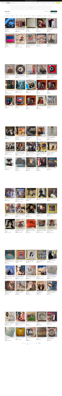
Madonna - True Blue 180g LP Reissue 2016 (41, 276)
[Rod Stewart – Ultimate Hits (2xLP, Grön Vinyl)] (42, 317)
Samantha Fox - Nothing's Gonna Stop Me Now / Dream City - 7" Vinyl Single (51, 292)
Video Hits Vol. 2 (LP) (39, 44)
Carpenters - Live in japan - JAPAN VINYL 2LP (41, 168)
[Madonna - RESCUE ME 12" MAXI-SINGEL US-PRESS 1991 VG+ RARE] (10, 270)
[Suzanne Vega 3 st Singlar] (10, 162)
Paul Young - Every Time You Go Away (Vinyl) (20, 168)
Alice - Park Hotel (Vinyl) (18, 90)
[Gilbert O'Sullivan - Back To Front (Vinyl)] (42, 100)
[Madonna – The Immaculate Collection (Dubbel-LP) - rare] (52, 131)
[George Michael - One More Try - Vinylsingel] (31, 23)
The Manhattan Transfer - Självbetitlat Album (40, 292)
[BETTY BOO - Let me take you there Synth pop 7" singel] (31, 255)
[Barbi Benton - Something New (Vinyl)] (10, 224)
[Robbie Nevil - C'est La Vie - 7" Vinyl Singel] (10, 39)
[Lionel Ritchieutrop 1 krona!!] (52, 100)
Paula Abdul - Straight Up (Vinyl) (51, 44)
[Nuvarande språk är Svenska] (38, 3)
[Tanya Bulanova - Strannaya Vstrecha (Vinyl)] (31, 162)
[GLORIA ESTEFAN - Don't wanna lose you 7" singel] (31, 193)
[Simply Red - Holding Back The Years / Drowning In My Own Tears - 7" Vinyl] (20, 69)
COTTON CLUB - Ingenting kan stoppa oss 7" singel (41, 261)
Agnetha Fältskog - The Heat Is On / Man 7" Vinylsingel (52, 230)
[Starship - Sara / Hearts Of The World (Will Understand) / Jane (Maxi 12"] (31, 39)
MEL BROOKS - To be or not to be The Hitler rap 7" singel (20, 261)
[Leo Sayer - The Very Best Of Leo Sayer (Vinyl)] (20, 131)
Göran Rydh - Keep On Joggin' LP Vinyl (41, 137)
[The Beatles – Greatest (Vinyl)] (31, 85)
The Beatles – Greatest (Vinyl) (30, 90)
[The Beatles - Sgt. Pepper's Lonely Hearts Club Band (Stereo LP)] (20, 193)
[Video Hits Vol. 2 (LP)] (42, 39)
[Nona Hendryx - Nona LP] (42, 208)
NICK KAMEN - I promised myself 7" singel (52, 199)
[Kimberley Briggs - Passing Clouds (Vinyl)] (10, 332)
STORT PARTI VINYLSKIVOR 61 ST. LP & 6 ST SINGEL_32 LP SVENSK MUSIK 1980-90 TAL (20, 29)
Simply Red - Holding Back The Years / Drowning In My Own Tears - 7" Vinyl (20, 75)
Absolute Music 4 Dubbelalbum (51, 322)
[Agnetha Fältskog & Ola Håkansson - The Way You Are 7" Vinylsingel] (42, 224)
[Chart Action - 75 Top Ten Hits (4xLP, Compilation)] (31, 131)
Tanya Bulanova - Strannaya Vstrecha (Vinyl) (30, 168)
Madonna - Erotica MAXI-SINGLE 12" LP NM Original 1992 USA (20, 276)
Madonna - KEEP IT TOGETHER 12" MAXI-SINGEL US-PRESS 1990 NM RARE (20, 323)
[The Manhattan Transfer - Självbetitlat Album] (42, 286)
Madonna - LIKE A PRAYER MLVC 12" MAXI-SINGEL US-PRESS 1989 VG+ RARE (9, 323)
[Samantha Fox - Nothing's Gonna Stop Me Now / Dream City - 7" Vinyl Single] (52, 286)
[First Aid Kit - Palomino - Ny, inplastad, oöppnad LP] (52, 147)
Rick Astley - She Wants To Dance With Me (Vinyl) (10, 75)
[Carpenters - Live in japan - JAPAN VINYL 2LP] (42, 162)
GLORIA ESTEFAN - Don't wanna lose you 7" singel (30, 199)
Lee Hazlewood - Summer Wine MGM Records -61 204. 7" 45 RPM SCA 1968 (31, 230)
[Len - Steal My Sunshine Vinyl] (52, 255)
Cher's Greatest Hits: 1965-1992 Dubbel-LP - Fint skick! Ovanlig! (20, 153)
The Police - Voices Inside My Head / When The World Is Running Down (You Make (52, 276)
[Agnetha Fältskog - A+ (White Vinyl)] (31, 332)
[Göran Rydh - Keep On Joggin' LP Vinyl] (42, 131)
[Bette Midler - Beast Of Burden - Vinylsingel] (20, 39)
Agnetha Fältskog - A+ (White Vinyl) (30, 338)
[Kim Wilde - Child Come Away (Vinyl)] (42, 85)
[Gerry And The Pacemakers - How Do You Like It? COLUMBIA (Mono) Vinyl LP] (42, 147)
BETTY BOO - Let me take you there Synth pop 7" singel (30, 261)
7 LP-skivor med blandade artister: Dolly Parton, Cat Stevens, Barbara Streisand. (20, 214)
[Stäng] (61, 0)
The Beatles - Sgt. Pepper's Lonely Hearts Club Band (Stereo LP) (20, 199)
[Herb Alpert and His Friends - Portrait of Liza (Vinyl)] (10, 286)
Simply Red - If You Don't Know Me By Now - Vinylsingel (52, 29)
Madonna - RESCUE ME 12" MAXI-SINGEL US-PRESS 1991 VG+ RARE (10, 276)
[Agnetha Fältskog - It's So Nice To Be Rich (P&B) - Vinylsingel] (20, 224)
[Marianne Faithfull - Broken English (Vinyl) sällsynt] (10, 23)
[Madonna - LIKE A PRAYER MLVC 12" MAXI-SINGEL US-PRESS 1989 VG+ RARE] (10, 317)
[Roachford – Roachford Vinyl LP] (42, 332)
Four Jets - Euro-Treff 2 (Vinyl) (51, 167)
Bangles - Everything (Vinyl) (9, 136)
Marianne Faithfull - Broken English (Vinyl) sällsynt (10, 29)
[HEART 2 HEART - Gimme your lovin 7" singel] (10, 208)
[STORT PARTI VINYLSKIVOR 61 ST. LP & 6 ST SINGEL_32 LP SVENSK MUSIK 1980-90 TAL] (20, 23)
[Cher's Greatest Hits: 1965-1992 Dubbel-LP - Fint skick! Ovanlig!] (20, 147)
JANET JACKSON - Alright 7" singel (41, 198)
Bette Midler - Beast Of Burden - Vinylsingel (20, 44)
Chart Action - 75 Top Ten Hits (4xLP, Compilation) (30, 137)
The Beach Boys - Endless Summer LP (31, 322)
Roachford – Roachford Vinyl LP (41, 337)
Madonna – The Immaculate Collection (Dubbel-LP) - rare (51, 137)
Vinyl (7, 13)
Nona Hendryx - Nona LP (40, 214)
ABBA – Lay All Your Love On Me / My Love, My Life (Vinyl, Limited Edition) (30, 276)
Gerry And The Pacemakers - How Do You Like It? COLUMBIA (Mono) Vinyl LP (41, 153)
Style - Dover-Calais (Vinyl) (9, 198)
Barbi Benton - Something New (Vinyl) (9, 230)
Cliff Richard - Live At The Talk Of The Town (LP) (31, 214)
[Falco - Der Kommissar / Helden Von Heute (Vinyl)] (42, 69)
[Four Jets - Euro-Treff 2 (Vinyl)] (52, 162)
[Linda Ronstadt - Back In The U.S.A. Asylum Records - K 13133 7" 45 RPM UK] (10, 255)
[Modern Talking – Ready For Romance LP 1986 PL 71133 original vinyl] (31, 147)
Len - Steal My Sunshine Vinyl (51, 260)
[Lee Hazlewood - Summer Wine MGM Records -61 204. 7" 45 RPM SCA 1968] (31, 224)
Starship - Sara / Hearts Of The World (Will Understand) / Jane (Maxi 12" (30, 45)
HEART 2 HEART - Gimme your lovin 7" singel (10, 214)
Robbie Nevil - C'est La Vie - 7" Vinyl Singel (9, 44)
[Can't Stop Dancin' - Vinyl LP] (52, 208)
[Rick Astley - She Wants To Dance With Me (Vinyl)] (10, 69)
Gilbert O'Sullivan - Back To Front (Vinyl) (41, 106)
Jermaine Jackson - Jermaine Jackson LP (30, 292)
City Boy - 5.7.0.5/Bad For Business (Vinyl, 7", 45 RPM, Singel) (52, 75)
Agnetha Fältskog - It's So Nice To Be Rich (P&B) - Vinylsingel (20, 230)
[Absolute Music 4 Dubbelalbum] (52, 317)
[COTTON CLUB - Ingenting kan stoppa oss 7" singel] (42, 255)
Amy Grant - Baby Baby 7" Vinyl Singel (41, 29)
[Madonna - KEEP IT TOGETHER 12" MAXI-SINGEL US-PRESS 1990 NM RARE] (20, 317)
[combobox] (22, 3)
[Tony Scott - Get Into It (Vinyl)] (31, 69)
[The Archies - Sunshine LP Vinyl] (20, 332)
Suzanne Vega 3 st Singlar (8, 167)
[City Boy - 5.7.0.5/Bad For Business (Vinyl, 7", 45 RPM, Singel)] (52, 69)
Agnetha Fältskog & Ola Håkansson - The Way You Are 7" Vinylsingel (41, 230)
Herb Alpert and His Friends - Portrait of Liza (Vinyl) (9, 292)
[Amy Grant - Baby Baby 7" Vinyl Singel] (42, 23)
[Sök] (33, 3)
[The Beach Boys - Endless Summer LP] (31, 317)
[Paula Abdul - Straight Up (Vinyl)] (52, 39)
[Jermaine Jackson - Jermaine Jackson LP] (31, 286)
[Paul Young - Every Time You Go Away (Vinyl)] (20, 162)
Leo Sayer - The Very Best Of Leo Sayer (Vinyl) (20, 137)
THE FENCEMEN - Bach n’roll (9, 152)
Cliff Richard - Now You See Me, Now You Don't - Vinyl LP (20, 292)
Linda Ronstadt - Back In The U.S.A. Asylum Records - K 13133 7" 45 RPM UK (10, 261)
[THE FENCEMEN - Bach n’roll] (10, 147)
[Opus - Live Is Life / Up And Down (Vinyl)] (10, 85)
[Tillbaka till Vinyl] (5, 13)
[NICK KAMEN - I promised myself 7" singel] (52, 193)
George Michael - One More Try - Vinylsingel (30, 29)
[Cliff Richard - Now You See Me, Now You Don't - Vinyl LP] (20, 286)
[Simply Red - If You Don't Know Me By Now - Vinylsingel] (52, 23)
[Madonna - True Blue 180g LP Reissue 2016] (42, 270)
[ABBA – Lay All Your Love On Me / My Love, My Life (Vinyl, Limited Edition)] (31, 270)
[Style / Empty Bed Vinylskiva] (20, 100)
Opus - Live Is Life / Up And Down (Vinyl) (9, 91)
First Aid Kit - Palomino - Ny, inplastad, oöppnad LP (51, 153)
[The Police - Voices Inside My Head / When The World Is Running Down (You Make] (52, 270)
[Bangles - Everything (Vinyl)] (10, 131)
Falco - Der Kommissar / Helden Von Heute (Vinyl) (41, 75)
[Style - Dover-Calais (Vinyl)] (10, 193)
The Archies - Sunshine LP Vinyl (19, 337)
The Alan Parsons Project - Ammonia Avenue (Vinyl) (51, 338)
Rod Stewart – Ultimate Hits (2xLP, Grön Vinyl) (41, 322)
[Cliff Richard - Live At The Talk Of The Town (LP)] (31, 208)
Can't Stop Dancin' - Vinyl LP (51, 214)
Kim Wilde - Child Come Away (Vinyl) (41, 91)
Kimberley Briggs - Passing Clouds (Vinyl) (10, 338)
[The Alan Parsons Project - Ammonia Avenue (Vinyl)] (52, 332)
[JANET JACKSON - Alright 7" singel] (42, 193)
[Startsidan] (8, 3)
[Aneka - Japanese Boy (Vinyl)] (10, 100)
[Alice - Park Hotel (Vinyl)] (20, 85)
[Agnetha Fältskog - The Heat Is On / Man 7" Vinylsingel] (52, 224)
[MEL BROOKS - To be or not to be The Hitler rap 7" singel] (20, 255)
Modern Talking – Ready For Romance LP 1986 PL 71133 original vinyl (31, 153)
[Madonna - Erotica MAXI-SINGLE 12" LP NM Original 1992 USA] (20, 270)
